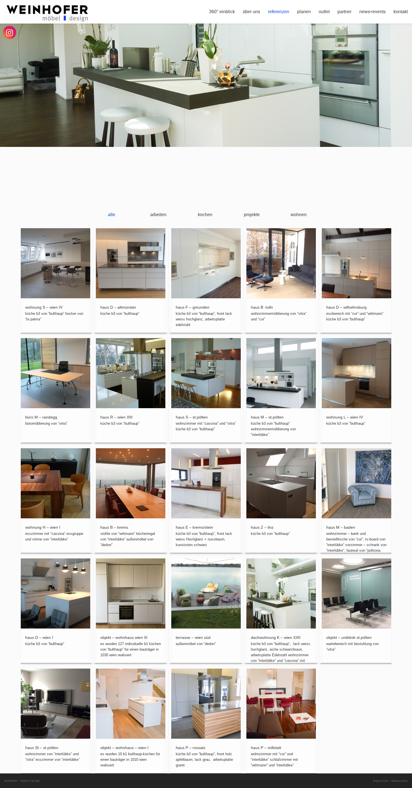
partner (344, 11)
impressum (380, 780)
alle (111, 214)
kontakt (401, 11)
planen (304, 11)
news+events (372, 11)
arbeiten (158, 214)
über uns (251, 11)
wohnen (299, 214)
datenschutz (399, 780)
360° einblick (222, 11)
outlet (324, 11)
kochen (205, 214)
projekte (252, 214)
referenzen (278, 11)
